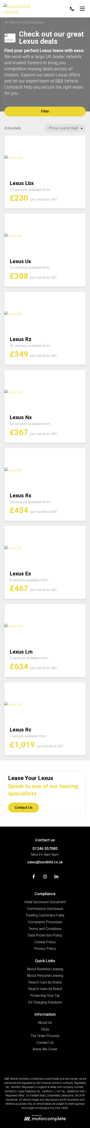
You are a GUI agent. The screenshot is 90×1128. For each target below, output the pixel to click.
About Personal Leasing (45, 975)
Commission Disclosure (45, 909)
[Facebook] (33, 878)
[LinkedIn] (56, 878)
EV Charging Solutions (45, 1002)
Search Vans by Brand (45, 989)
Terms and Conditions (45, 929)
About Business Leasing (45, 969)
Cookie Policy (45, 942)
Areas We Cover (45, 1049)
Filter (45, 111)
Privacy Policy (45, 948)
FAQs (45, 1029)
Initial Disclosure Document (45, 902)
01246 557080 (45, 848)
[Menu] (82, 8)
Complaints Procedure (45, 922)
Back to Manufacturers (26, 22)
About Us (45, 1022)
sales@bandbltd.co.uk (45, 862)
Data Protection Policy (45, 935)
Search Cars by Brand (45, 982)
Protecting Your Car (45, 996)
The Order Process (45, 1036)
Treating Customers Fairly (45, 915)
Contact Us (24, 807)
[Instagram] (45, 878)
